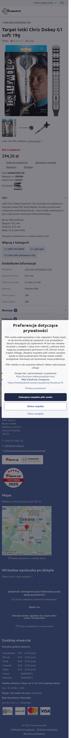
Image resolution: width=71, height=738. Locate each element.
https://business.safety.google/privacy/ (35, 376)
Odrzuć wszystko (35, 406)
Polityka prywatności (35, 388)
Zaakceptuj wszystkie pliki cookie (35, 397)
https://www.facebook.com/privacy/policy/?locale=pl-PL (35, 382)
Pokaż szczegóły (36, 413)
